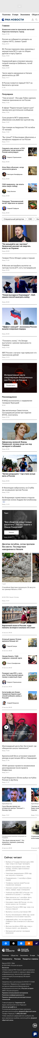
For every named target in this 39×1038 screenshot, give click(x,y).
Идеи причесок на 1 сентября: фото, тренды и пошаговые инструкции (19, 898)
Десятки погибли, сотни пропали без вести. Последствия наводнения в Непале (18, 547)
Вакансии (5, 967)
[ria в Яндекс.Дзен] (13, 943)
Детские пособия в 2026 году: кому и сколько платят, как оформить (19, 927)
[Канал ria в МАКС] (6, 943)
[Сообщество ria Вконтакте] (21, 943)
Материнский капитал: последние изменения (18, 932)
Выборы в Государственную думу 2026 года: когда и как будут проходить (20, 863)
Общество (14, 955)
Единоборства (7, 803)
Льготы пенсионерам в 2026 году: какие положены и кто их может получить (20, 916)
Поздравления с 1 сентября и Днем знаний (18, 879)
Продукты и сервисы (30, 959)
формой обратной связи (27, 1011)
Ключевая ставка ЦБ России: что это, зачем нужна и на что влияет (19, 903)
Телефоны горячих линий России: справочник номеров (18, 884)
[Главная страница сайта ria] (12, 20)
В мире (32, 955)
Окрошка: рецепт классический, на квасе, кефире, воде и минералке (18, 889)
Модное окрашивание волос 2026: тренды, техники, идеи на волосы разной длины (18, 868)
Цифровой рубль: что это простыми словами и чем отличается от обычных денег (20, 921)
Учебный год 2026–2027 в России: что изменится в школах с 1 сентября (19, 893)
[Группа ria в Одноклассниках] (29, 943)
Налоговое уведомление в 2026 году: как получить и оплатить (19, 874)
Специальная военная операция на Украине (14, 836)
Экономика (24, 955)
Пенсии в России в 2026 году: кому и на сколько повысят (20, 908)
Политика (5, 955)
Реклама (17, 959)
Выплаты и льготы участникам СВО (18, 912)
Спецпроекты (7, 959)
